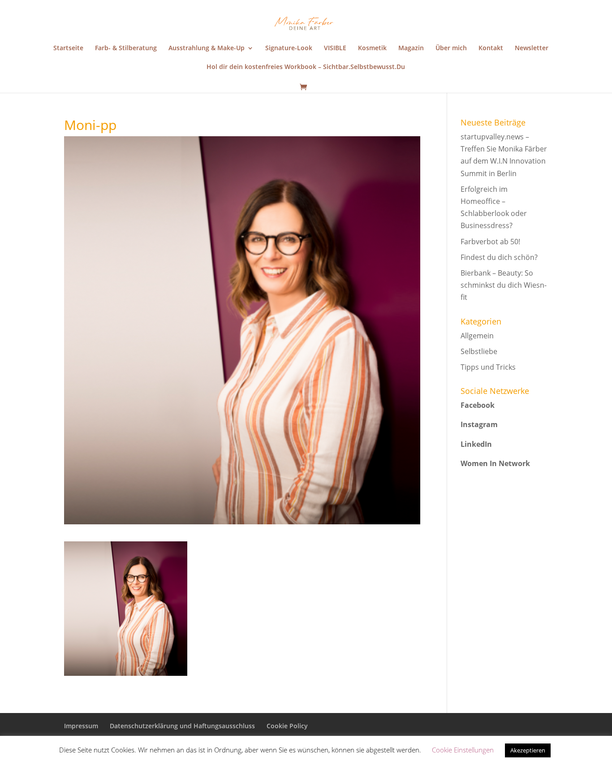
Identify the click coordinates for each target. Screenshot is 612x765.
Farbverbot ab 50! (490, 241)
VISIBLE (335, 48)
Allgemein (477, 336)
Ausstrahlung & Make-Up (206, 48)
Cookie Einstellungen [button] (463, 749)
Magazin (411, 48)
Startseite (68, 48)
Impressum (81, 726)
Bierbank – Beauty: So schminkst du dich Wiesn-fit (504, 285)
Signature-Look (288, 48)
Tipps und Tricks (488, 367)
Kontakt (490, 48)
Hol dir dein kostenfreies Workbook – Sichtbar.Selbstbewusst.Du (306, 67)
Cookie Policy (287, 726)
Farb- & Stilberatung (126, 48)
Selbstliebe (479, 351)
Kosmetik (372, 48)
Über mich (451, 48)
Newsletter (531, 48)
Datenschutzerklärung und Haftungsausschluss (182, 726)
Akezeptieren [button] (527, 750)
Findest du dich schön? (499, 257)
